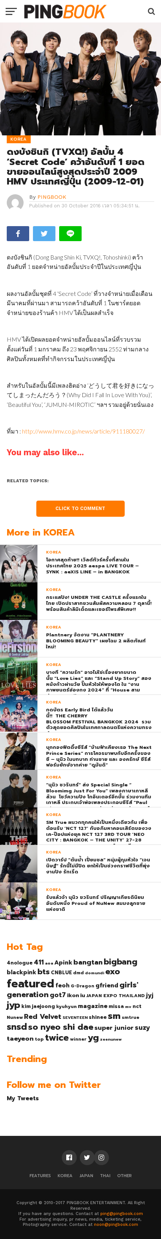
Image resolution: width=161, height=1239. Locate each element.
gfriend (106, 985)
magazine (92, 1006)
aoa (49, 963)
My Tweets (23, 1098)
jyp (13, 1005)
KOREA (65, 1176)
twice (57, 1037)
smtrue (130, 1017)
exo (112, 971)
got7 (58, 995)
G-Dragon (82, 986)
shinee (98, 1017)
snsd (17, 1027)
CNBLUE (61, 972)
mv (128, 1007)
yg (93, 1037)
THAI (105, 1176)
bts (43, 971)
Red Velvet (42, 1016)
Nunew (15, 1017)
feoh (62, 985)
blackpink (21, 972)
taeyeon (20, 1038)
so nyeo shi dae (60, 1027)
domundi (94, 973)
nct (137, 1006)
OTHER (124, 1176)
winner (78, 1039)
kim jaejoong (38, 1006)
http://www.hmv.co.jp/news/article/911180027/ (83, 431)
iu (82, 995)
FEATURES (40, 1176)
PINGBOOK (51, 197)
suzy (142, 1027)
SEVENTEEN (75, 1017)
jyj (150, 995)
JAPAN (86, 1176)
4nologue (20, 962)
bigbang (120, 962)
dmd (78, 972)
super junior (114, 1027)
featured (30, 983)
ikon (73, 995)
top (39, 1039)
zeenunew (111, 1039)
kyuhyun (66, 1006)
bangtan (88, 962)
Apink (63, 962)
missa (116, 1006)
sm (114, 1016)
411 (39, 962)
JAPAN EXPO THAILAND (115, 995)
